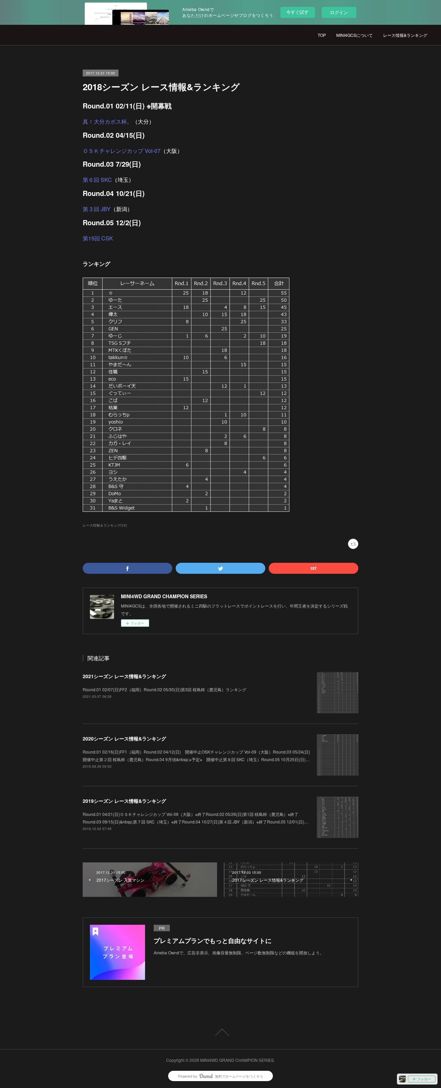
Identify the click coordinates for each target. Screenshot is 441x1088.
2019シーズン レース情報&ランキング (124, 800)
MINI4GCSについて (354, 35)
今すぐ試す (297, 12)
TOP (322, 35)
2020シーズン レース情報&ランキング (124, 738)
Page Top (220, 1032)
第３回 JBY (97, 209)
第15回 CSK (98, 238)
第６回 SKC (97, 180)
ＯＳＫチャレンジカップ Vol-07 (122, 151)
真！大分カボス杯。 (107, 121)
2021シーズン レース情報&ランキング (124, 676)
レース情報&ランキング (405, 35)
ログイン (339, 12)
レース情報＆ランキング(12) (105, 525)
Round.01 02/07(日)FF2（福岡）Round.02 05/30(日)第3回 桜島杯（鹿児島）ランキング (164, 689)
